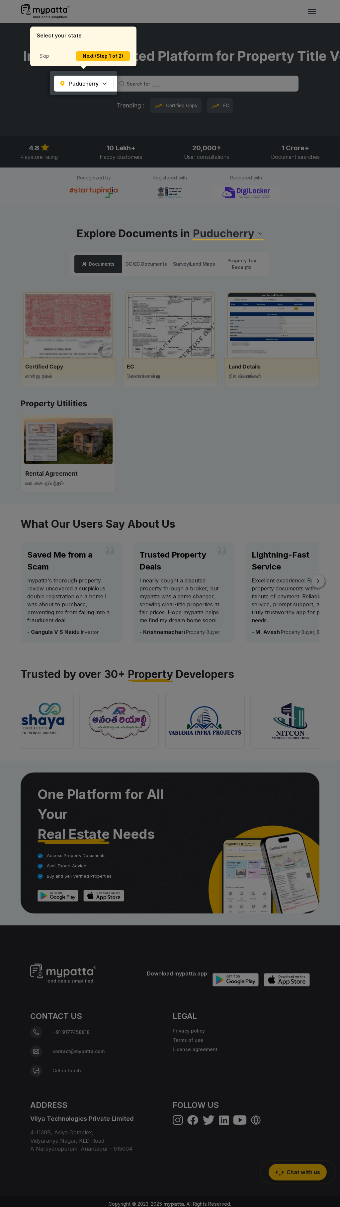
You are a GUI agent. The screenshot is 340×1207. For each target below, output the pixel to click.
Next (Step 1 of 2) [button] (103, 56)
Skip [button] (44, 56)
